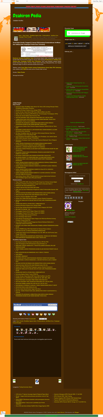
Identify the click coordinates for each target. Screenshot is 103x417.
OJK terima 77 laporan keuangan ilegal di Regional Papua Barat (32, 394)
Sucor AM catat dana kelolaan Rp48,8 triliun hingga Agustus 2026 (32, 406)
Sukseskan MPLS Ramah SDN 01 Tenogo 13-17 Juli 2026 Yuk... (70, 402)
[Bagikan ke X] (43, 319)
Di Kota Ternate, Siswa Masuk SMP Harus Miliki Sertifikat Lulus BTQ (33, 112)
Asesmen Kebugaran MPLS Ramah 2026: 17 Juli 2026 (68, 394)
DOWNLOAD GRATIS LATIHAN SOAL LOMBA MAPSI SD (30, 203)
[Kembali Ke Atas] (3, 413)
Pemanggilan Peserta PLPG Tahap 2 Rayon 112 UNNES (30, 213)
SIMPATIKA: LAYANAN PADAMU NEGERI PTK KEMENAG (30, 146)
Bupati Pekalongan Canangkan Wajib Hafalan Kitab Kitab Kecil (31, 279)
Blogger (77, 412)
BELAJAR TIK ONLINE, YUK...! (23, 209)
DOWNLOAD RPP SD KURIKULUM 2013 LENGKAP (80, 156)
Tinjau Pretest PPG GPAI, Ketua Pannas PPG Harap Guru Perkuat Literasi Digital (36, 182)
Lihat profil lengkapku (70, 217)
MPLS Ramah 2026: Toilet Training (63, 396)
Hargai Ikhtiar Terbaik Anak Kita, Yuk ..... (76, 83)
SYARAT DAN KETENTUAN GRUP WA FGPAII (27, 187)
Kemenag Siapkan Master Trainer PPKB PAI (27, 274)
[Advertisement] (37, 89)
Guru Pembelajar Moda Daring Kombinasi (26, 214)
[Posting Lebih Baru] (14, 382)
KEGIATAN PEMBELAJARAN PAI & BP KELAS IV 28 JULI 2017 (32, 283)
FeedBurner (81, 183)
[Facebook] (29, 316)
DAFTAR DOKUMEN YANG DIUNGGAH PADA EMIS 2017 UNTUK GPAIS (34, 117)
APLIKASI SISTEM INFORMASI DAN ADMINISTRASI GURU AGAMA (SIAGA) (35, 192)
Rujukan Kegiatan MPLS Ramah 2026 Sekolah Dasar (67, 398)
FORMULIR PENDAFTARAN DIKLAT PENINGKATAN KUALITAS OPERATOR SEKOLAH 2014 (80, 149)
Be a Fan (52, 305)
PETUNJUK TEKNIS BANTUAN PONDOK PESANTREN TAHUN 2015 (33, 155)
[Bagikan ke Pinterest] (46, 319)
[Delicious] (25, 316)
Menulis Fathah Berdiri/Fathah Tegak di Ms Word (28, 289)
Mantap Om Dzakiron (71, 126)
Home (20, 35)
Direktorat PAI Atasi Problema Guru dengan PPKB (28, 110)
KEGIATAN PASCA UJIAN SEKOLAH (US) (26, 287)
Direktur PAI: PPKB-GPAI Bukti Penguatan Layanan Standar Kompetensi (34, 198)
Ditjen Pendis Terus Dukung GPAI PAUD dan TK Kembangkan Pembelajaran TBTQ (37, 113)
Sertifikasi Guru (54, 35)
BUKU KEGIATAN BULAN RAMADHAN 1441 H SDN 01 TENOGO (32, 252)
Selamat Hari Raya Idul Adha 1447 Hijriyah (77, 92)
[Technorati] (53, 316)
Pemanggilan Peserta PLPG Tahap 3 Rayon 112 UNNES (30, 211)
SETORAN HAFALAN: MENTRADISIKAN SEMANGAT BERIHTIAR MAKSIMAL (35, 258)
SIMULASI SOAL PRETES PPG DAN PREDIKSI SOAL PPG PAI (32, 194)
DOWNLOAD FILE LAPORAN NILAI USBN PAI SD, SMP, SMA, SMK (33, 278)
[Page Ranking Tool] (70, 222)
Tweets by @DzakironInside (77, 122)
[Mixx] (33, 316)
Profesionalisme (46, 35)
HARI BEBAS (19, 254)
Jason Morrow (60, 412)
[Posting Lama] (60, 382)
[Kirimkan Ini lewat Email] (40, 319)
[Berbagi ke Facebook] (44, 319)
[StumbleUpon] (49, 316)
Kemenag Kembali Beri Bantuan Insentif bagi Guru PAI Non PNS (32, 241)
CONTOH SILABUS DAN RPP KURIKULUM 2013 (80, 164)
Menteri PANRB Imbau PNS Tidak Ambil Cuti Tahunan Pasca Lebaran (33, 228)
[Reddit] (45, 316)
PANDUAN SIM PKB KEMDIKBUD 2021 (26, 185)
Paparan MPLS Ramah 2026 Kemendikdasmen (66, 400)
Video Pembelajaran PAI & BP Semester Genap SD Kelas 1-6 (31, 243)
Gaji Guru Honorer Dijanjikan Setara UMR (26, 196)
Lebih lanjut (85, 190)
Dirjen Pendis (26, 35)
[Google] (37, 316)
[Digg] (20, 316)
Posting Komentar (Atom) (25, 387)
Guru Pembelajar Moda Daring (23, 216)
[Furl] (41, 316)
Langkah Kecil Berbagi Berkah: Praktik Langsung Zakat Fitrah (76, 96)
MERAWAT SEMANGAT (22, 256)
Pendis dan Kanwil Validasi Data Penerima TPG (28, 115)
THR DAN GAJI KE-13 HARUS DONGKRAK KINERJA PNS (30, 230)
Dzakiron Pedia (27, 16)
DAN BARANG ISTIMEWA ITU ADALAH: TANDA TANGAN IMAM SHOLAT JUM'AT (36, 285)
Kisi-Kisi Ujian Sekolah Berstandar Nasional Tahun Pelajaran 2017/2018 (34, 207)
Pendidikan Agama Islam (35, 35)
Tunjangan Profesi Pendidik (25, 37)
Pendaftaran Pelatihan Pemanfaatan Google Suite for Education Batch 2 (34, 183)
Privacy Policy (77, 191)
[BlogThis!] (41, 319)
